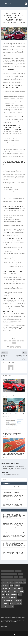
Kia (24, 579)
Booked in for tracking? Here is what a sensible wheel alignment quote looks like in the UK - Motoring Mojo (13, 534)
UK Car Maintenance (7, 600)
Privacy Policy (4, 626)
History (4, 579)
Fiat (12, 576)
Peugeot (4, 591)
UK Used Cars (5, 603)
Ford (20, 576)
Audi (8, 571)
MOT (11, 585)
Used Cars (12, 603)
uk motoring (17, 600)
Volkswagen (5, 606)
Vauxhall (19, 603)
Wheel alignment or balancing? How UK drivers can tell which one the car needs (14, 536)
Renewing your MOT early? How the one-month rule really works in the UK (13, 434)
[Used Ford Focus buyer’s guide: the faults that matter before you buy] (14, 385)
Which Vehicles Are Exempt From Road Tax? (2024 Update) (13, 414)
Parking (20, 588)
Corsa (9, 573)
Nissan (14, 588)
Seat (3, 594)
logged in (9, 474)
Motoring (17, 585)
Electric (20, 573)
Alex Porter (10, 22)
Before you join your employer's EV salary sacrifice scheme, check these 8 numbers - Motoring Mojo (12, 514)
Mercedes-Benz (18, 582)
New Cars (4, 588)
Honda (9, 579)
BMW (12, 571)
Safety (21, 591)
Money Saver (5, 585)
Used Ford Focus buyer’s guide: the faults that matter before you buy (14, 394)
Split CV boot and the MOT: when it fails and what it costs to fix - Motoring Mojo (13, 553)
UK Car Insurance (12, 597)
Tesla (19, 594)
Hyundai (20, 579)
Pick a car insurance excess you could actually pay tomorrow (13, 500)
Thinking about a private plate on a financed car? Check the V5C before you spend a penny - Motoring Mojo (13, 543)
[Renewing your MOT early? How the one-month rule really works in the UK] (14, 425)
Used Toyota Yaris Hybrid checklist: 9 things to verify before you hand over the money (13, 496)
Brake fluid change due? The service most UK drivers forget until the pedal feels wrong (13, 505)
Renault (16, 591)
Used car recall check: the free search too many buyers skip (14, 526)
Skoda (7, 594)
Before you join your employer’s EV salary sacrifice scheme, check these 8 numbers (12, 487)
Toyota (4, 597)
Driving (15, 573)
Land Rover (5, 582)
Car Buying (18, 571)
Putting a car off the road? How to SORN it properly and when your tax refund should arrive (13, 454)
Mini (25, 582)
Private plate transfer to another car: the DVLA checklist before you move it (14, 545)
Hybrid (14, 579)
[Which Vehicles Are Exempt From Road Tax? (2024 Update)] (14, 405)
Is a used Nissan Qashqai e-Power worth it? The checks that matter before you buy (13, 491)
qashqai (10, 591)
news (10, 588)
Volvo (11, 606)
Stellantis (14, 594)
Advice (3, 571)
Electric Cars (5, 576)
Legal (11, 582)
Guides (21, 22)
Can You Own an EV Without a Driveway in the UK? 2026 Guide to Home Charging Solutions (14, 516)
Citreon (4, 573)
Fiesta (16, 576)
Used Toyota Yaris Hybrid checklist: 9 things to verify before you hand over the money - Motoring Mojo (13, 524)
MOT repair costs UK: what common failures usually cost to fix (13, 555)
